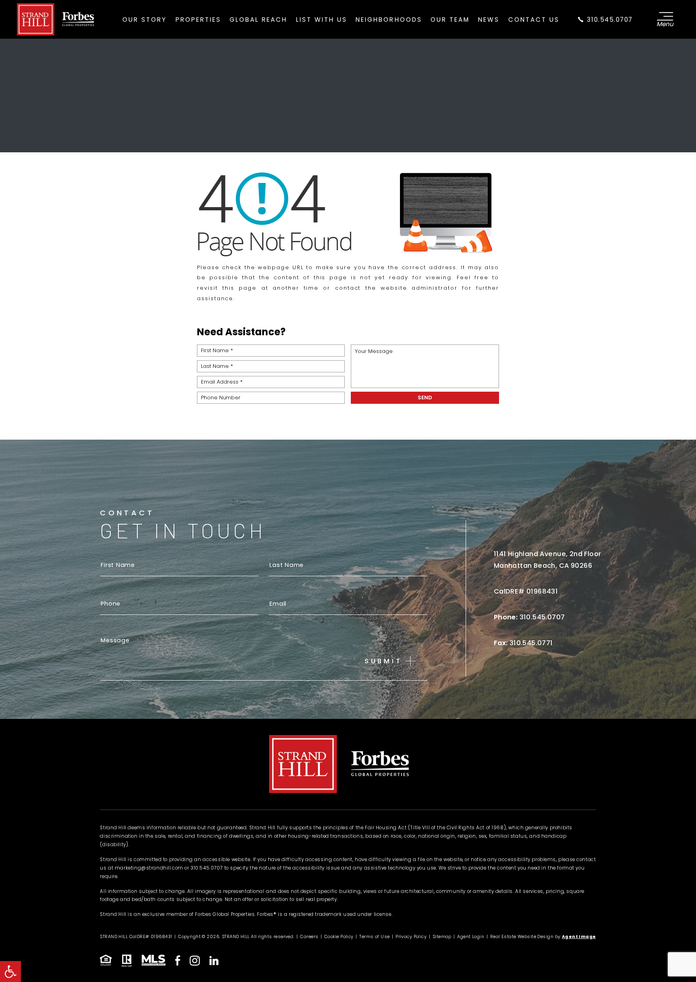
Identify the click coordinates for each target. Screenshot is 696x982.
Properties (198, 19)
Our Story (144, 19)
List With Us (321, 19)
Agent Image (579, 937)
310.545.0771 (531, 643)
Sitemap (442, 937)
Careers (309, 937)
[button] (10, 971)
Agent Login (470, 937)
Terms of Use (374, 937)
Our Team (450, 19)
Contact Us (533, 19)
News (488, 19)
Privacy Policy (411, 937)
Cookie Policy (339, 937)
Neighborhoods (389, 19)
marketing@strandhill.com (149, 868)
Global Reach (258, 19)
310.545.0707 (609, 19)
